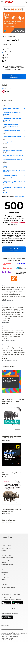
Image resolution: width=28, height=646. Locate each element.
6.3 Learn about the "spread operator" (13, 156)
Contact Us (4, 572)
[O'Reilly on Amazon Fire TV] (7, 618)
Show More (6, 192)
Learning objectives (8, 142)
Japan (3, 590)
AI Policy (3, 579)
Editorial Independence (7, 638)
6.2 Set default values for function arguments (12, 151)
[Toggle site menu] (2, 2)
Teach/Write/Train (6, 548)
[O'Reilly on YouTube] (11, 537)
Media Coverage (6, 555)
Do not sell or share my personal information (12, 629)
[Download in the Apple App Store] (6, 604)
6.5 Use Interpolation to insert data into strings (14, 166)
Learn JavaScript (19, 196)
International (5, 584)
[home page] (9, 2)
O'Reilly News (5, 553)
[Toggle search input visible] (26, 2)
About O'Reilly (6, 545)
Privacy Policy (5, 577)
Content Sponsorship (7, 564)
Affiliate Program (6, 560)
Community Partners (7, 557)
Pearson (7, 61)
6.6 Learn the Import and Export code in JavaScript (14, 172)
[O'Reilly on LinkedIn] (8, 537)
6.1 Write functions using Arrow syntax (13, 146)
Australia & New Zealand (8, 587)
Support (4, 569)
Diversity (3, 562)
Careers (3, 550)
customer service (18, 222)
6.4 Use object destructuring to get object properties (12, 161)
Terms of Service (5, 636)
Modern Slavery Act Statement (8, 640)
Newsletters (4, 575)
